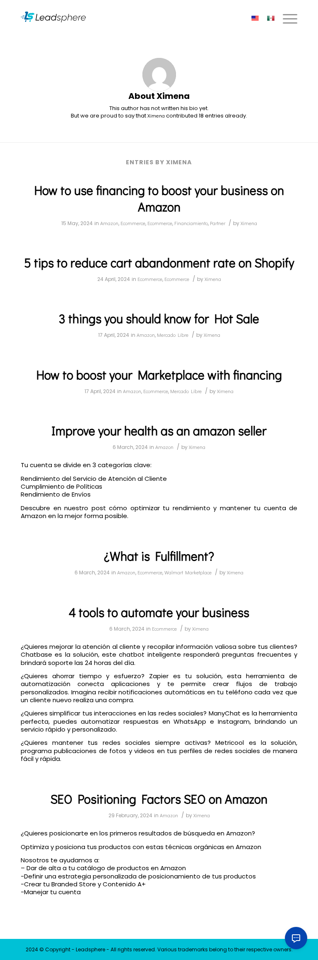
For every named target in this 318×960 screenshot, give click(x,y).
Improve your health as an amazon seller (159, 430)
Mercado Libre (172, 334)
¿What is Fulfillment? (159, 556)
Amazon (109, 223)
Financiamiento (191, 223)
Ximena (249, 223)
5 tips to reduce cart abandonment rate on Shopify (159, 262)
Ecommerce (132, 223)
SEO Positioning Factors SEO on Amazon (159, 799)
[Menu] (286, 18)
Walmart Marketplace (188, 572)
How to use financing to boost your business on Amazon (159, 198)
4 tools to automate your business (159, 612)
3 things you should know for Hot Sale (159, 318)
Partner (217, 223)
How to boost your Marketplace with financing (159, 375)
